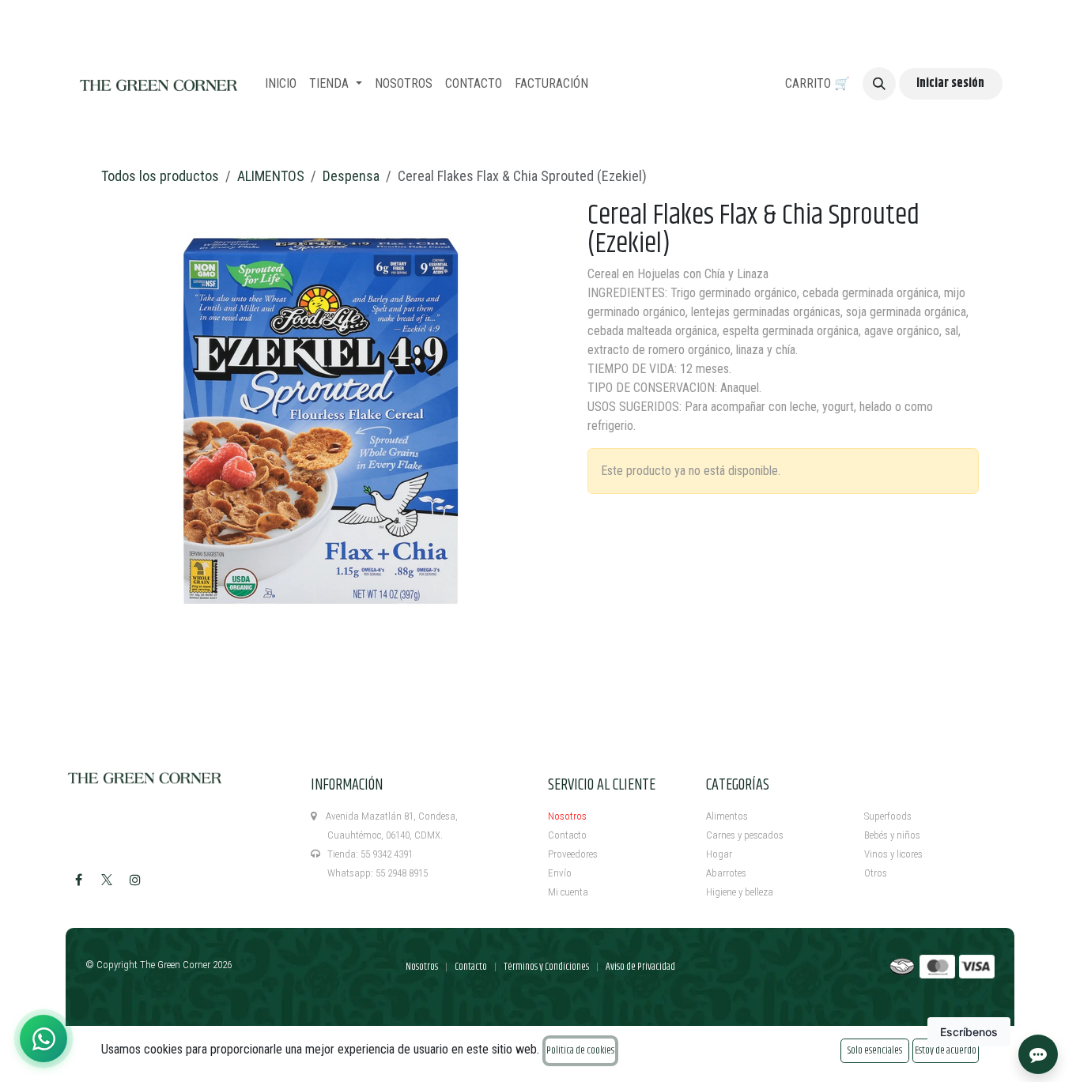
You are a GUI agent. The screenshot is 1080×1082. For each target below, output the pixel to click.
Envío (560, 873)
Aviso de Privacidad (640, 967)
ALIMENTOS (270, 176)
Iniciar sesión (950, 83)
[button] (879, 83)
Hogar (719, 854)
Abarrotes (726, 873)
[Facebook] (78, 879)
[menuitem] (281, 84)
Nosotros (567, 816)
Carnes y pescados (745, 835)
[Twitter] (106, 879)
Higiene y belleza (739, 892)
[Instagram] (135, 879)
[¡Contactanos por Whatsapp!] (43, 1038)
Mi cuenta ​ (569, 892)
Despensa (351, 176)
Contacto (567, 835)
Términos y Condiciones (546, 967)
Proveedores (573, 854)
